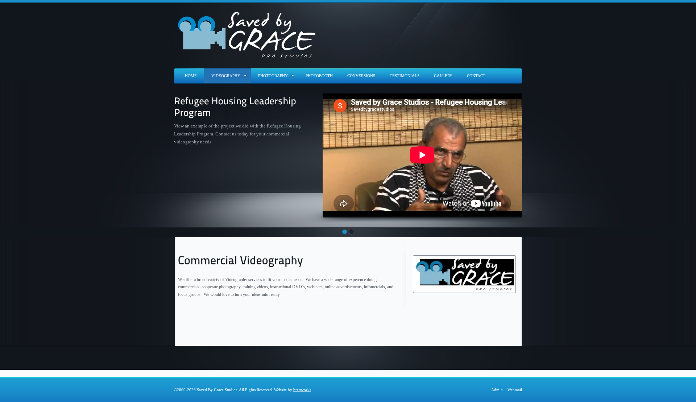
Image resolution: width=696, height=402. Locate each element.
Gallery (443, 76)
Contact (476, 76)
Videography (225, 76)
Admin (497, 390)
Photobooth (319, 76)
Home (191, 76)
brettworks (302, 390)
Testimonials (404, 76)
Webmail (515, 390)
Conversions (361, 76)
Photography (273, 76)
